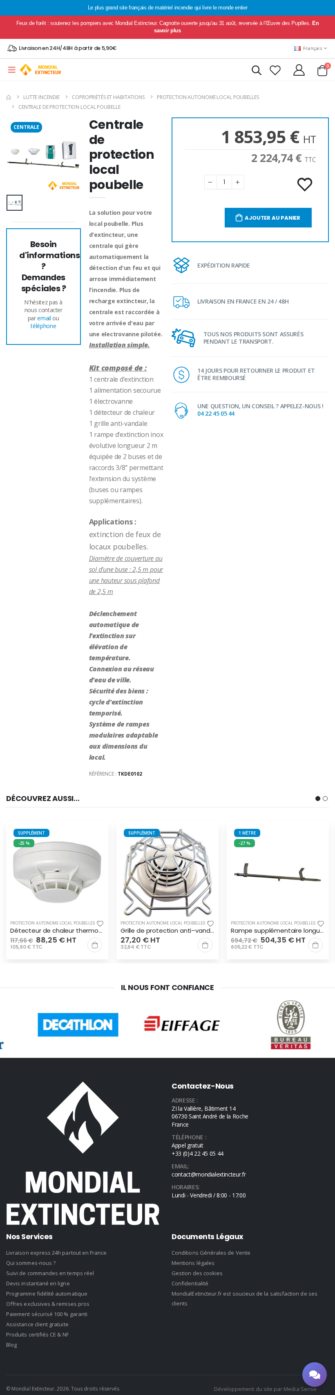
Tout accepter (167, 704)
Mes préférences (168, 728)
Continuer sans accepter (167, 753)
